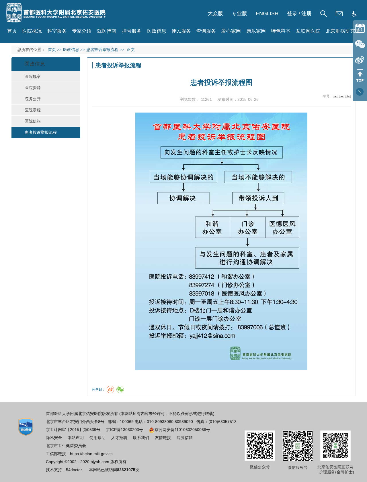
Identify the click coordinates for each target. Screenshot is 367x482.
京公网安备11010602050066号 (182, 429)
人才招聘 (119, 437)
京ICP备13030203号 (124, 429)
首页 (12, 31)
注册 (306, 13)
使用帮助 (97, 437)
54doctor (74, 469)
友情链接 (163, 437)
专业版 (239, 13)
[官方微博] (360, 60)
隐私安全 (54, 437)
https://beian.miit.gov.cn (91, 453)
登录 (292, 13)
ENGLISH (267, 13)
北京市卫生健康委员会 (66, 445)
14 (347, 96)
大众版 (215, 13)
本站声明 (76, 437)
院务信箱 (185, 437)
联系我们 (141, 437)
